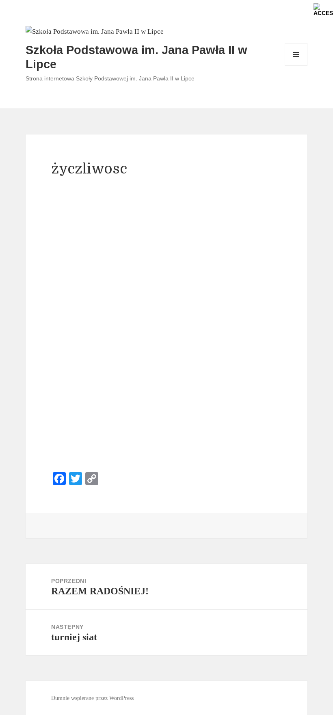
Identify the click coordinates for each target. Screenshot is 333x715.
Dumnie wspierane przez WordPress (92, 698)
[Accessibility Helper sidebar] (323, 10)
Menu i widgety (296, 65)
